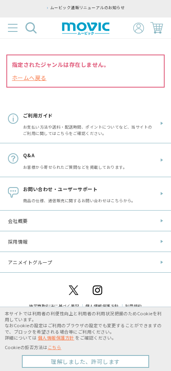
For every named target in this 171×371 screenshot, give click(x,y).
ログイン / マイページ (138, 28)
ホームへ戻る (29, 78)
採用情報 (18, 241)
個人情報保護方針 (56, 337)
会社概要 (18, 220)
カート (156, 28)
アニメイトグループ (30, 262)
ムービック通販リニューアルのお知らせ (87, 7)
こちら (54, 347)
